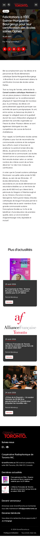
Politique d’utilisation (11, 533)
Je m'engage (7, 521)
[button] (9, 4)
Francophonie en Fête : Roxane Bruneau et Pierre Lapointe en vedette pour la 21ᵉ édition (17, 291)
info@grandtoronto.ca (28, 508)
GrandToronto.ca (8, 462)
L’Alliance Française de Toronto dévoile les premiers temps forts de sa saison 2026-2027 (19, 346)
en (4, 5)
